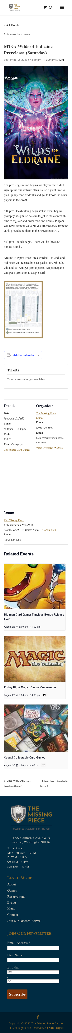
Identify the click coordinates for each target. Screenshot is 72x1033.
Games (12, 890)
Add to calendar (23, 355)
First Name (15, 955)
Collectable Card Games (17, 449)
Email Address (18, 942)
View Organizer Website (49, 448)
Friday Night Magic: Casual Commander (30, 687)
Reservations (16, 896)
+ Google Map (48, 530)
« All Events (11, 25)
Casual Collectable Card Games (24, 757)
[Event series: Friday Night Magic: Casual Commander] (44, 695)
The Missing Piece (14, 520)
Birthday (13, 967)
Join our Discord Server (23, 920)
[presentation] (34, 586)
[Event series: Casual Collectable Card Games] (43, 765)
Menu (11, 908)
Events (12, 902)
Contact (12, 914)
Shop (50, 1028)
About (11, 884)
